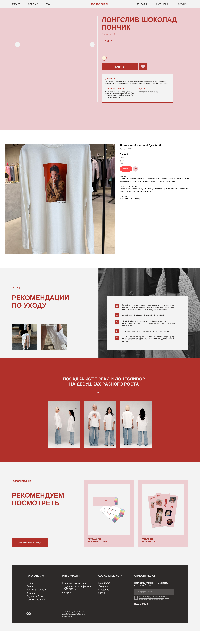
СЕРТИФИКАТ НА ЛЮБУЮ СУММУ (97, 540)
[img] (100, 4)
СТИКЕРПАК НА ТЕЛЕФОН (148, 540)
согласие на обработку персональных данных (154, 598)
